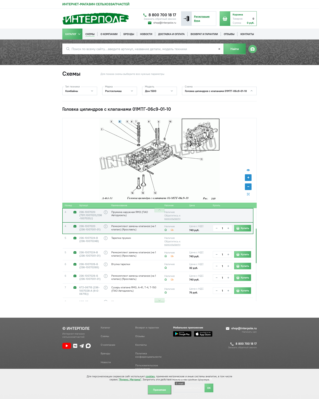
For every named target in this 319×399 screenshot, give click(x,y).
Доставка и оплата (112, 370)
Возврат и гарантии (147, 327)
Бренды (105, 353)
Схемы (105, 336)
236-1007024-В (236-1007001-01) (90, 254)
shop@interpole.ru (164, 22)
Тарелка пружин (121, 237)
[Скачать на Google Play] (182, 334)
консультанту (172, 218)
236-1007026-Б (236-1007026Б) (89, 266)
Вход (197, 20)
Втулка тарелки (120, 264)
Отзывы (140, 336)
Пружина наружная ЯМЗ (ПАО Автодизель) (129, 213)
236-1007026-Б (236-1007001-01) (90, 277)
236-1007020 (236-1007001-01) (90, 228)
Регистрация (202, 16)
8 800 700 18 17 (162, 14)
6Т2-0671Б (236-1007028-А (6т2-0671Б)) (89, 290)
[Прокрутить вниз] (159, 300)
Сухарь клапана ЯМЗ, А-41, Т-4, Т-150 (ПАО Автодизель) (133, 289)
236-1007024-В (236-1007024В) (89, 239)
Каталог (105, 327)
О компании (108, 344)
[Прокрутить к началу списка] (159, 210)
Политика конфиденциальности (148, 355)
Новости (106, 362)
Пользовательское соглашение (146, 367)
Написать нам (249, 331)
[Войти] (186, 18)
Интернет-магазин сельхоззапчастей (95, 4)
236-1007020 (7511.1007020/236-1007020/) (90, 215)
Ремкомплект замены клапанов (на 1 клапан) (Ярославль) (133, 227)
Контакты (141, 344)
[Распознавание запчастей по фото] (252, 49)
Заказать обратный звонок (160, 18)
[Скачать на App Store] (203, 334)
